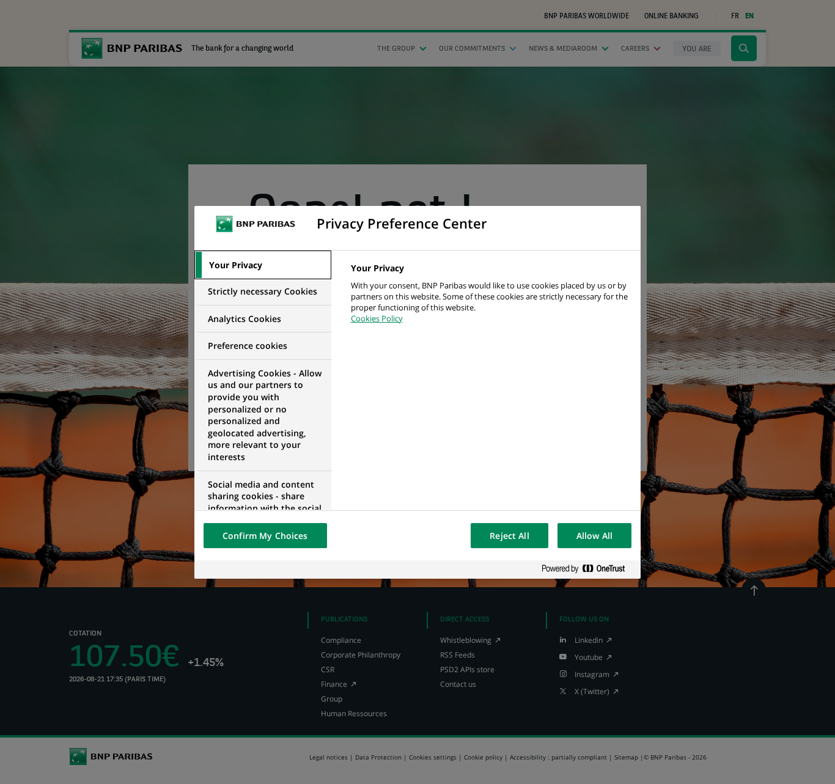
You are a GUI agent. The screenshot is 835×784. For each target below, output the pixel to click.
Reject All (509, 535)
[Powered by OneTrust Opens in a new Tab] (588, 569)
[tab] (263, 265)
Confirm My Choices (265, 535)
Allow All (594, 535)
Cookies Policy (377, 318)
